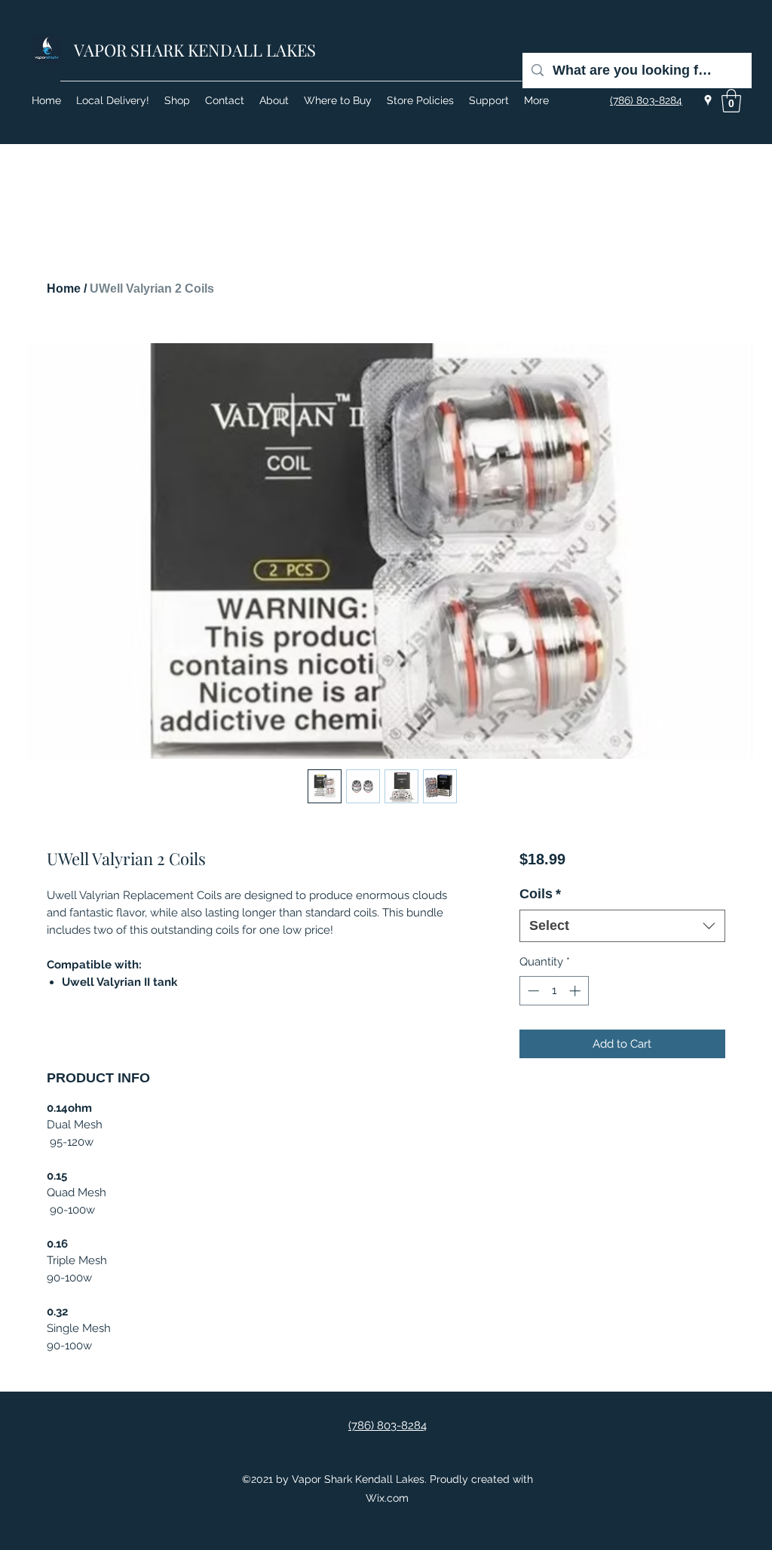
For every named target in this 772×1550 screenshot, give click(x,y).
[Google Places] (707, 100)
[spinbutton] (553, 991)
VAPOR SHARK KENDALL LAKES (195, 49)
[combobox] (622, 926)
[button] (731, 100)
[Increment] (576, 991)
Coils (540, 893)
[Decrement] (532, 991)
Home (64, 288)
